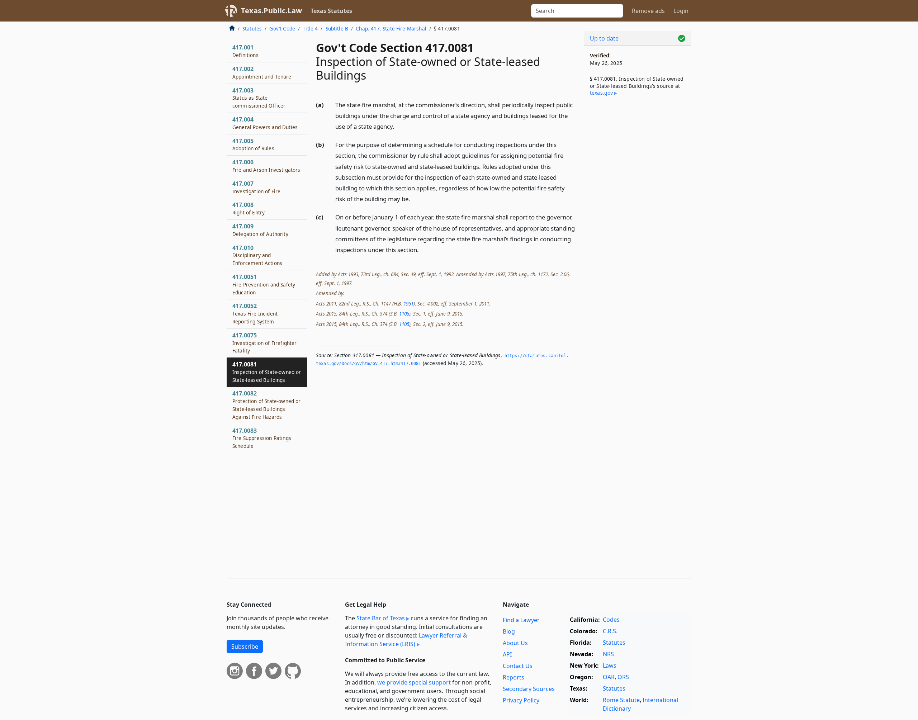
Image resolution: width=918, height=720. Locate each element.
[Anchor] (398, 126)
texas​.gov (601, 92)
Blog (509, 631)
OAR (609, 677)
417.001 (245, 50)
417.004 (265, 123)
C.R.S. (610, 631)
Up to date (604, 38)
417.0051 (263, 284)
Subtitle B (337, 28)
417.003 (258, 97)
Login (680, 11)
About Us (515, 643)
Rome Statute (621, 700)
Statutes (252, 28)
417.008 (248, 208)
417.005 (253, 144)
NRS (608, 654)
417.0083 (261, 438)
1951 (408, 303)
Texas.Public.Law (271, 10)
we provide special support (414, 682)
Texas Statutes (331, 11)
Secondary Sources (529, 689)
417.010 (257, 255)
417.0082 (266, 404)
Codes (611, 620)
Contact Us (518, 666)
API (507, 654)
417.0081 (266, 371)
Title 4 (310, 28)
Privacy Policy (521, 700)
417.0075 (264, 342)
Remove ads (648, 11)
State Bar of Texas (380, 618)
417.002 (262, 72)
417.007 (256, 187)
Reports (513, 677)
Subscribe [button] (244, 646)
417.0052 (255, 313)
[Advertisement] (637, 220)
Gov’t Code (282, 28)
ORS (623, 677)
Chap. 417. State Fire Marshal (391, 28)
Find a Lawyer (521, 620)
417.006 (266, 165)
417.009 (260, 229)
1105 (404, 313)
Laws (609, 665)
